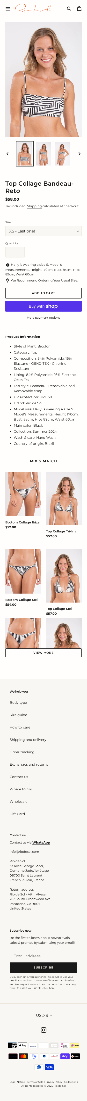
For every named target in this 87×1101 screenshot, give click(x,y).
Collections (71, 1082)
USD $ (42, 1015)
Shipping (34, 206)
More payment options (43, 317)
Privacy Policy (54, 1082)
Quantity (11, 243)
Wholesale (18, 801)
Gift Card (17, 814)
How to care (20, 727)
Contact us (19, 777)
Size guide (18, 715)
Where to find (21, 789)
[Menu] (8, 8)
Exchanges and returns (29, 764)
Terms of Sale (35, 1082)
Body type (18, 702)
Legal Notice (17, 1082)
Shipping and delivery (28, 739)
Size (8, 222)
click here (49, 988)
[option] (24, 154)
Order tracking (22, 752)
